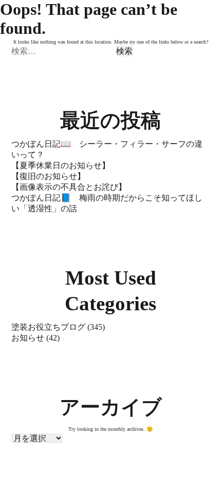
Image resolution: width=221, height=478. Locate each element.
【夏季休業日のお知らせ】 (60, 165)
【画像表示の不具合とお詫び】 (68, 187)
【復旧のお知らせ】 (48, 176)
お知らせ (27, 337)
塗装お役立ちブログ (48, 327)
